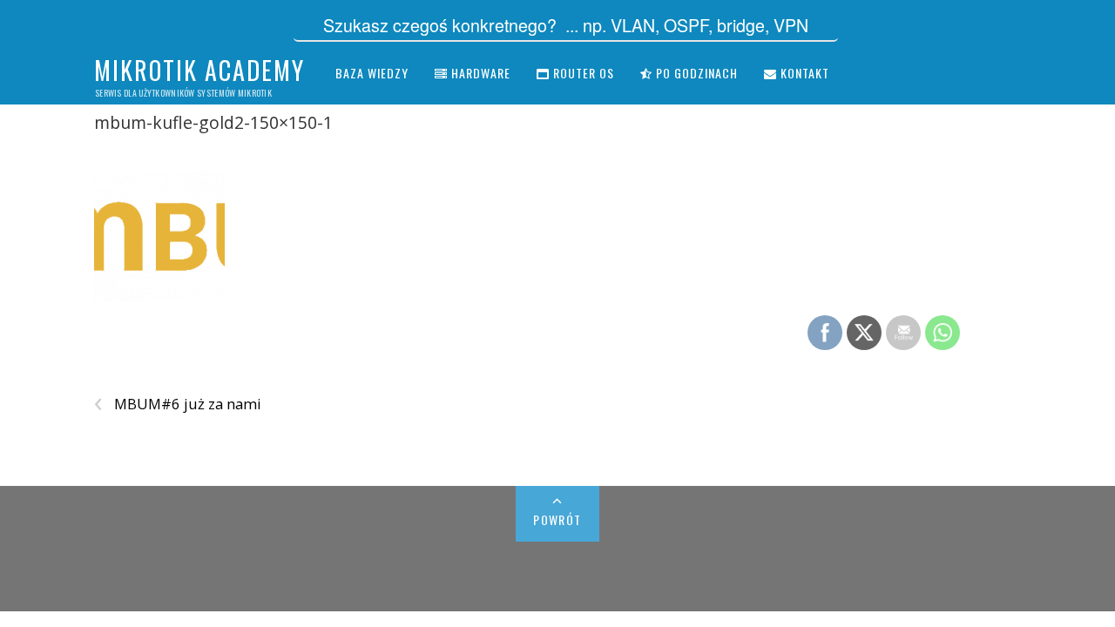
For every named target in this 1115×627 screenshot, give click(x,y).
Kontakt (803, 73)
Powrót (557, 519)
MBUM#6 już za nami (177, 404)
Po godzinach (695, 73)
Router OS (582, 73)
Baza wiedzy (372, 73)
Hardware (479, 73)
